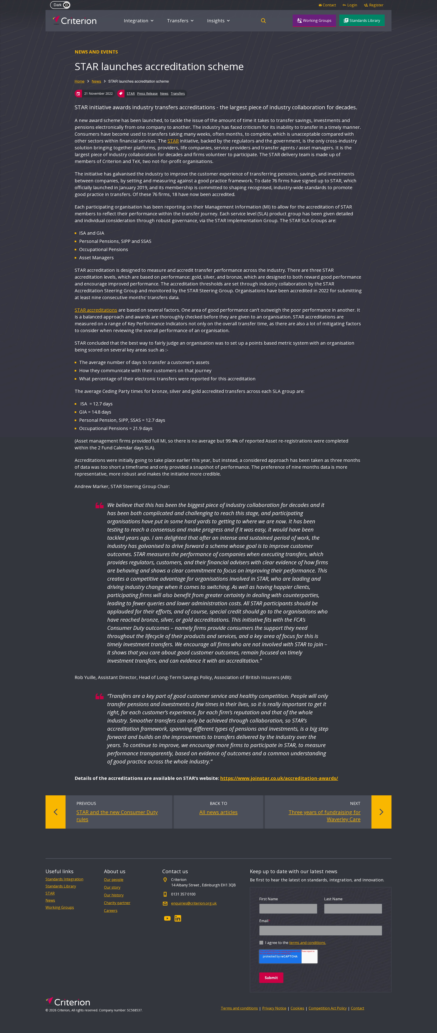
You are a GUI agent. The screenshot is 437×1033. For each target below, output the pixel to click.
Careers (110, 910)
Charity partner (117, 902)
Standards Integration (64, 879)
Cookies (297, 1008)
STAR (131, 93)
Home (79, 81)
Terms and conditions (239, 1008)
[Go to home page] (74, 20)
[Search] (263, 21)
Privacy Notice (274, 1008)
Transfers (178, 93)
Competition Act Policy (328, 1008)
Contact (357, 1008)
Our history (114, 895)
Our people (113, 879)
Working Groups (60, 907)
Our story (112, 887)
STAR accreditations (96, 310)
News (96, 81)
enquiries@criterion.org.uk (194, 903)
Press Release (147, 93)
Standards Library (61, 886)
